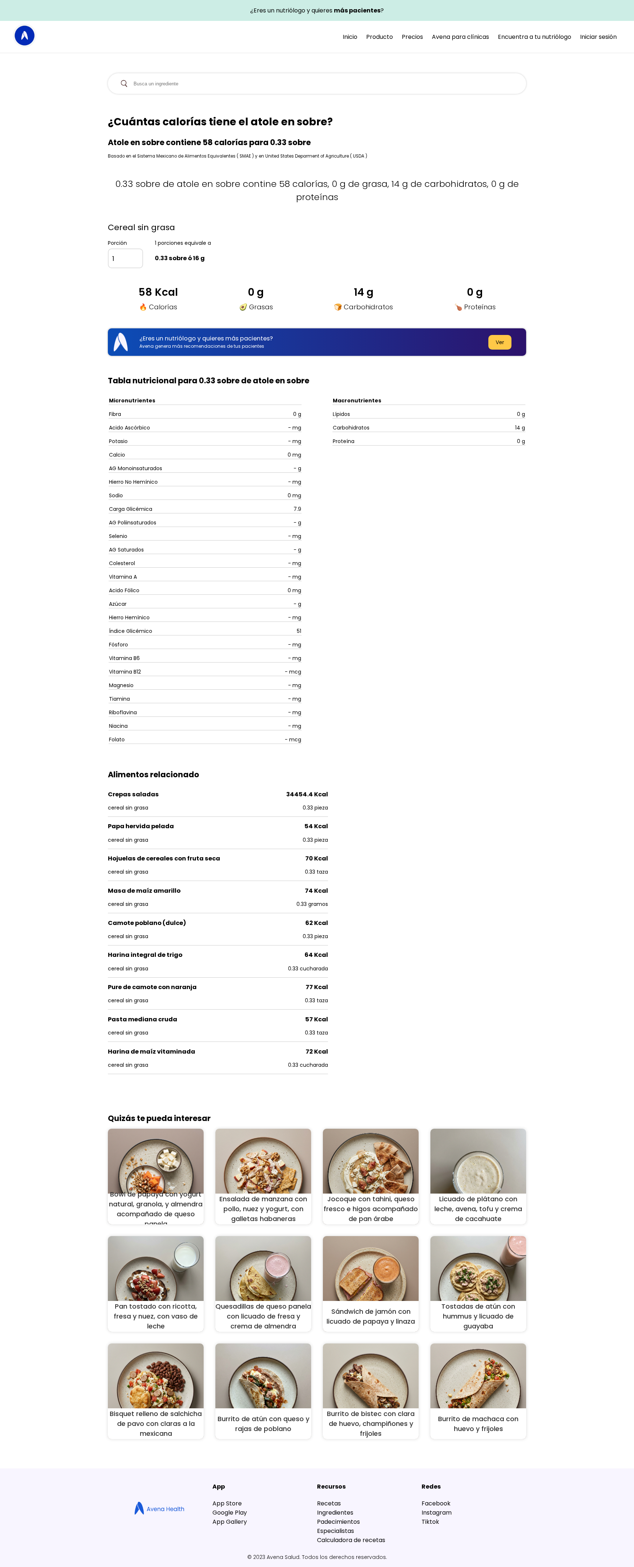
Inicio (350, 37)
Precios (412, 37)
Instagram (437, 1512)
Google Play (229, 1512)
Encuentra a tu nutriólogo (534, 37)
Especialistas (335, 1531)
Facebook (436, 1503)
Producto (379, 37)
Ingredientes (335, 1512)
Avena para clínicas (460, 37)
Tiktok (430, 1522)
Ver (500, 342)
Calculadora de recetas (351, 1540)
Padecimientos (338, 1522)
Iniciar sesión (598, 37)
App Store (227, 1503)
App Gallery (229, 1522)
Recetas (329, 1503)
